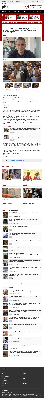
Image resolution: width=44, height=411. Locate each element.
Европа (24, 372)
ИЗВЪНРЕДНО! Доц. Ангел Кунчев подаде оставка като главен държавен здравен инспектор (23, 213)
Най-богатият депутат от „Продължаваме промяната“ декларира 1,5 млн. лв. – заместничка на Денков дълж (23, 290)
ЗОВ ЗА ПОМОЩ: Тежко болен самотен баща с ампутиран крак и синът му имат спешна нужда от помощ (25, 136)
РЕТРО (28, 11)
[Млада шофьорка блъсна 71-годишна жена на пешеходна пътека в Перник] (5, 222)
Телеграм (14, 95)
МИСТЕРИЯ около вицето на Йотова (18, 226)
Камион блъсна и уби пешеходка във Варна (20, 247)
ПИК (6, 59)
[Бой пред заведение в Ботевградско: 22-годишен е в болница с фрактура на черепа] (5, 242)
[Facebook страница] (4, 390)
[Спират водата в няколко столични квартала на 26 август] (11, 193)
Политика (3, 370)
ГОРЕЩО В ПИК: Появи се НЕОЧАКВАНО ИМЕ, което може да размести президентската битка (24, 304)
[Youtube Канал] (7, 390)
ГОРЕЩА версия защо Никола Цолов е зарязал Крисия (23, 324)
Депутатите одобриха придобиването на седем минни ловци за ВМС (25, 268)
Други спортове (4, 380)
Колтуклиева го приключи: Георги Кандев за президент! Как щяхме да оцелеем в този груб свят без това (25, 345)
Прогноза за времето (5, 376)
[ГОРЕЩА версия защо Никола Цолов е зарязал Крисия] (5, 326)
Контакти (7, 392)
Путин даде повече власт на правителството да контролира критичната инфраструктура (24, 261)
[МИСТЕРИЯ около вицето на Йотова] (5, 229)
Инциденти (4, 372)
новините (4, 1)
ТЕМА (25, 11)
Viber (22, 160)
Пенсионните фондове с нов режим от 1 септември (11, 181)
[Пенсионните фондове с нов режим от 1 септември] (11, 174)
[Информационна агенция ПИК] (5, 7)
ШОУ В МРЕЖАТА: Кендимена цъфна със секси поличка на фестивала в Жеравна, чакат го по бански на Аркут (24, 352)
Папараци (3, 385)
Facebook (11, 160)
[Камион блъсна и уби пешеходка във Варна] (5, 249)
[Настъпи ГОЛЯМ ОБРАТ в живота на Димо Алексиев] (32, 193)
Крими (3, 373)
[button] (41, 17)
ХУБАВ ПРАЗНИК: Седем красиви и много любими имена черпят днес (31, 181)
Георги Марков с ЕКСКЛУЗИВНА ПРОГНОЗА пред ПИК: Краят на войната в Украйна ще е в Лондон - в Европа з (25, 338)
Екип (11, 392)
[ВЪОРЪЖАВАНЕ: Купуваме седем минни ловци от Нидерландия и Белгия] (5, 235)
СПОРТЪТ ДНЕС (20, 11)
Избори (40, 11)
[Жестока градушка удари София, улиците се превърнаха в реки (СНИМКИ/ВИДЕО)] (5, 333)
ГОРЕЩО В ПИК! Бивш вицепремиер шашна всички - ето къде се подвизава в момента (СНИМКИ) (25, 311)
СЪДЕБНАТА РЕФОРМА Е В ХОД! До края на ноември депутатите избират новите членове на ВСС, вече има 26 (23, 254)
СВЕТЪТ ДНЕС (14, 11)
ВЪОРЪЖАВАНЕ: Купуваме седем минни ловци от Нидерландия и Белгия (22, 234)
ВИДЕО (37, 11)
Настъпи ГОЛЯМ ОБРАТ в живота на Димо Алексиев (31, 200)
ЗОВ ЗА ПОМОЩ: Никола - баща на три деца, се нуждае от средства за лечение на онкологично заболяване (25, 129)
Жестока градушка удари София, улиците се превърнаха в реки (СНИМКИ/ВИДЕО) (24, 332)
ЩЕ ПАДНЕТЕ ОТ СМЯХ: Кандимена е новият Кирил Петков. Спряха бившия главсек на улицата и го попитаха (24, 297)
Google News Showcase (17, 97)
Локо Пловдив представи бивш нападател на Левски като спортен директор (24, 275)
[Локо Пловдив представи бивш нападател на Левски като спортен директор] (5, 276)
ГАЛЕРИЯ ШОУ (32, 11)
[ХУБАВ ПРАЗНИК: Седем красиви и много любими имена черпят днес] (32, 174)
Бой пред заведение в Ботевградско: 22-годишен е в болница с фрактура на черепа (25, 241)
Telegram (17, 160)
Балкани (24, 373)
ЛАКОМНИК (25, 383)
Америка (24, 370)
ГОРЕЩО (6, 22)
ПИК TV (10, 11)
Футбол (3, 381)
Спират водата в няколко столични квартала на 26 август (10, 200)
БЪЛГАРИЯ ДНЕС (5, 11)
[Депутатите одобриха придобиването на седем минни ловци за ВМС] (5, 270)
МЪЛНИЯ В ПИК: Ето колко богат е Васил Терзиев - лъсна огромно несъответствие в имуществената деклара (24, 318)
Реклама (3, 392)
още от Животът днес (8, 166)
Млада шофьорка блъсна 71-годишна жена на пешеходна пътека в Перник (24, 220)
